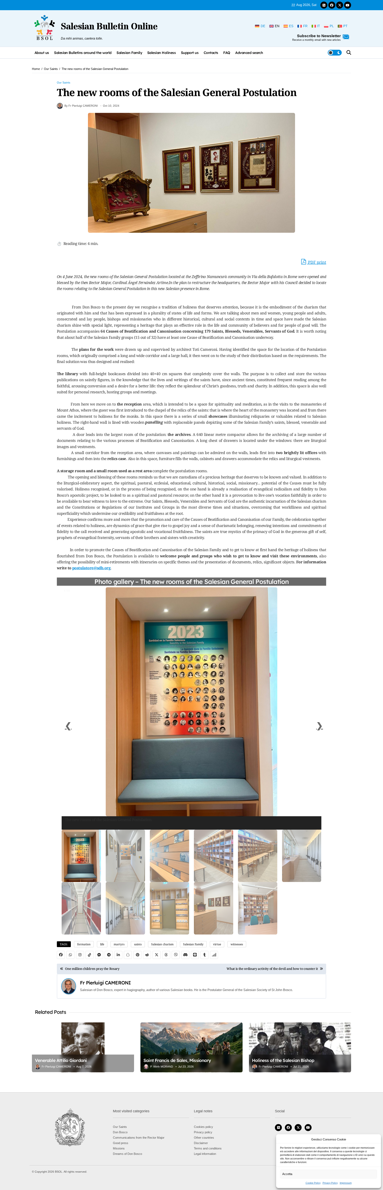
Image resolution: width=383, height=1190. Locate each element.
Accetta (287, 1174)
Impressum (346, 1183)
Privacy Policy (330, 1183)
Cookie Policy (313, 1183)
